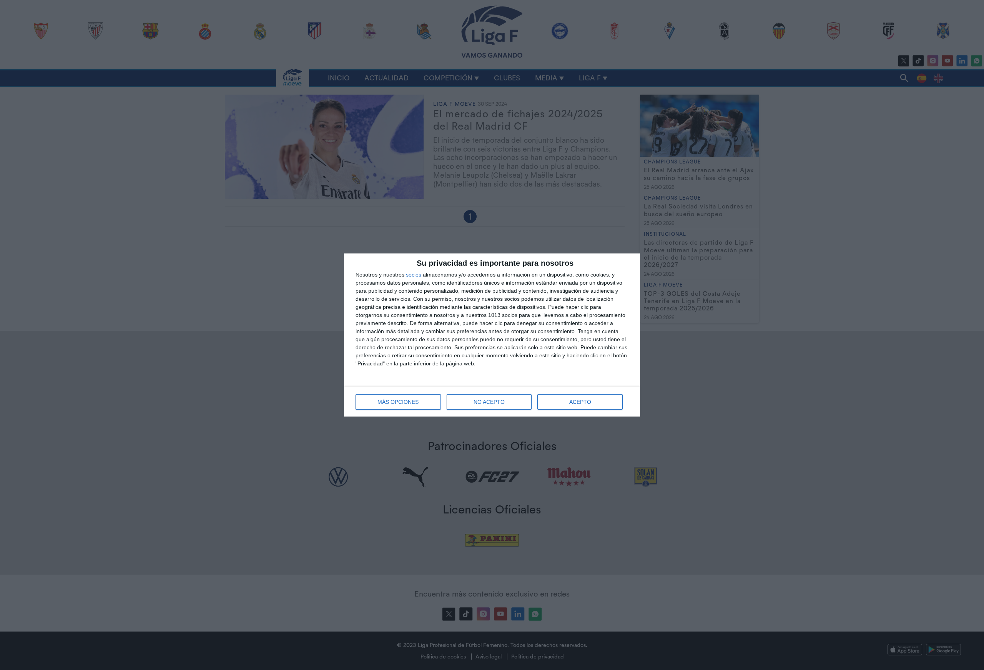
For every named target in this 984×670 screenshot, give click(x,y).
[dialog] (492, 335)
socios (413, 274)
